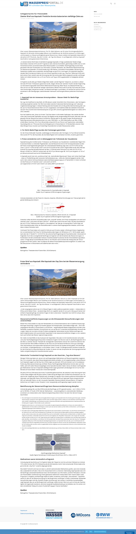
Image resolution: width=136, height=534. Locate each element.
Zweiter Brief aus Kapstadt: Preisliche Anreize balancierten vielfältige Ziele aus (51, 16)
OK (86, 531)
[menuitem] (111, 3)
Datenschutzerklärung (100, 531)
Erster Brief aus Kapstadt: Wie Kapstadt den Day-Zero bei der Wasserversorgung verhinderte (52, 262)
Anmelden (96, 24)
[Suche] (111, 3)
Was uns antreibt (98, 14)
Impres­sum (23, 510)
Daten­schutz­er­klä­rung (27, 513)
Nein (91, 531)
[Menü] (115, 3)
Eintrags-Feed (97, 26)
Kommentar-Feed (98, 28)
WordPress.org (97, 29)
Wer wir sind (97, 16)
